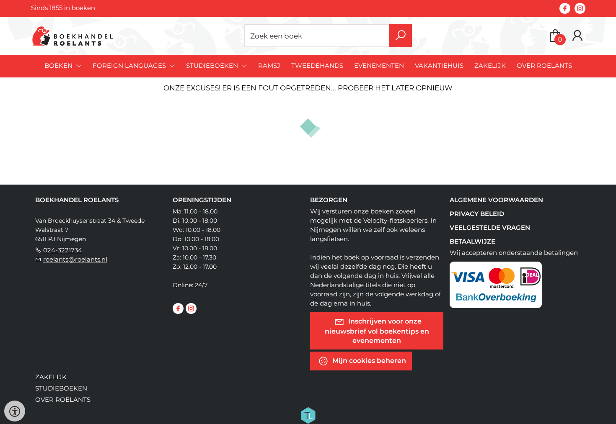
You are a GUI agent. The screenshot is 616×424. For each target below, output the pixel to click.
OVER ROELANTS (544, 65)
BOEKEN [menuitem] (59, 65)
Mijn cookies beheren (368, 361)
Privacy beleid (477, 214)
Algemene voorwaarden (496, 200)
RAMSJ (269, 65)
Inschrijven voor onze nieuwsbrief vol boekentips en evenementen (377, 330)
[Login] (577, 36)
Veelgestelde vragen (490, 227)
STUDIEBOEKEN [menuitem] (213, 65)
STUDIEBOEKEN (61, 388)
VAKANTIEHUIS (439, 65)
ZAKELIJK (490, 65)
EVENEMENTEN (379, 65)
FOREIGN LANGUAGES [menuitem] (130, 65)
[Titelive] (308, 415)
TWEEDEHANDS (317, 65)
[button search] (400, 35)
